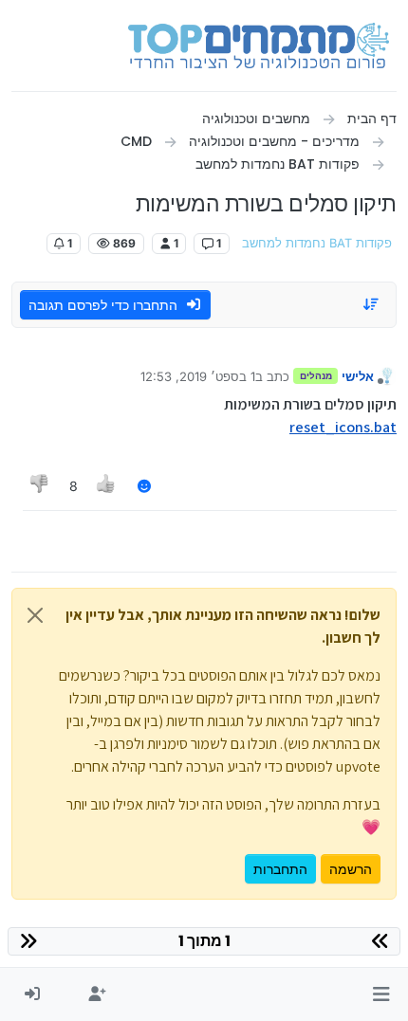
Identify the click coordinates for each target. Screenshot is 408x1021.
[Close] (35, 615)
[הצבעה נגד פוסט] (40, 485)
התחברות (280, 869)
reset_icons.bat (343, 427)
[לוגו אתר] (258, 45)
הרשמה (350, 869)
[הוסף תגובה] (144, 486)
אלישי (358, 376)
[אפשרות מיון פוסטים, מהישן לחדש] (372, 304)
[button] (381, 994)
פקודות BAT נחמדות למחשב (317, 243)
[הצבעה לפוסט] (107, 485)
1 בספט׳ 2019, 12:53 (197, 376)
